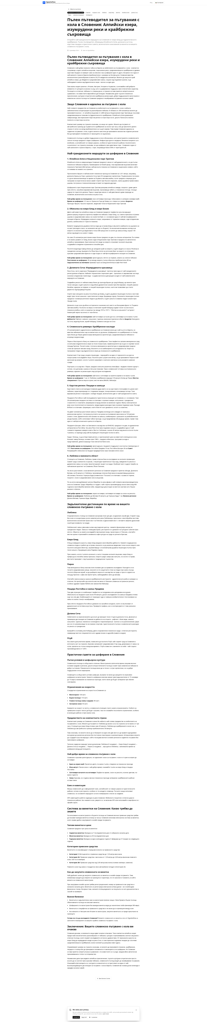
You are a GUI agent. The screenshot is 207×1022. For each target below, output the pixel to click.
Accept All (76, 1017)
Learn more (106, 1014)
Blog (151, 2)
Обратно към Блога (75, 9)
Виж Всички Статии (104, 978)
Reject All (84, 1017)
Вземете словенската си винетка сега (111, 918)
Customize (94, 1017)
